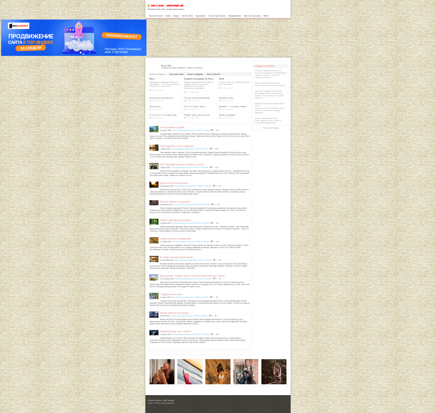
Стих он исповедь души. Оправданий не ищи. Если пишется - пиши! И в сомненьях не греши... (270, 75)
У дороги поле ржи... (172, 294)
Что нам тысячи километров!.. (197, 98)
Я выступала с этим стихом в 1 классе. (270, 85)
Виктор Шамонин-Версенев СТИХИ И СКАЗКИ (191, 130)
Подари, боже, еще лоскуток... (197, 115)
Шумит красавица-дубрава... (176, 220)
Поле (221, 79)
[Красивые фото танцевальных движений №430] (273, 379)
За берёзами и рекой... (173, 127)
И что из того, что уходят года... (163, 115)
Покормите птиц (226, 98)
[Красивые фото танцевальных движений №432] (217, 379)
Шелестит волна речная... (175, 183)
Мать (152, 79)
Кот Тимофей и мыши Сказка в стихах (182, 164)
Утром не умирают (227, 115)
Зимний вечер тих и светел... (176, 331)
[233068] (162, 379)
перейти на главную (194, 68)
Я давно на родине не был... (199, 79)
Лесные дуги (155, 106)
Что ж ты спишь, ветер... (195, 106)
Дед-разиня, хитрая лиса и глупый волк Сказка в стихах (192, 275)
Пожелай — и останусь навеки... (233, 106)
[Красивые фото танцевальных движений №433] (245, 379)
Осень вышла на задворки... (176, 238)
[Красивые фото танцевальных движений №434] (189, 379)
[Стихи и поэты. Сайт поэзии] (166, 7)
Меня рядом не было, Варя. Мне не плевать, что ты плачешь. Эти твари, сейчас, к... (269, 95)
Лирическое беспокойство (161, 98)
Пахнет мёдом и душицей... (176, 201)
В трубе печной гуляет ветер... (177, 257)
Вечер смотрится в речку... (175, 312)
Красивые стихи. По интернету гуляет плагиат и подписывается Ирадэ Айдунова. (270, 110)
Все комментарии (271, 128)
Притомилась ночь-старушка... (177, 146)
